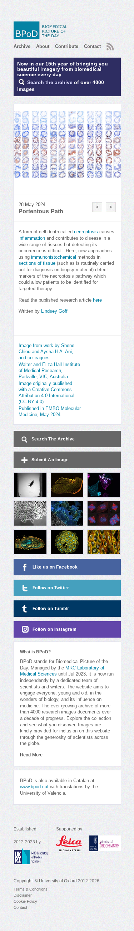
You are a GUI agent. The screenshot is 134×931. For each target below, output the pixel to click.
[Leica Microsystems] (69, 843)
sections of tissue (37, 263)
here (97, 300)
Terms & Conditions (31, 889)
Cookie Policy (25, 901)
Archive (22, 46)
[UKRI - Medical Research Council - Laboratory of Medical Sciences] (31, 856)
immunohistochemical (54, 257)
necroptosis (86, 231)
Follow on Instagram (55, 629)
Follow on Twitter (51, 587)
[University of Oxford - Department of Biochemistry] (105, 843)
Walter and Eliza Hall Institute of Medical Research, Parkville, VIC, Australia (49, 370)
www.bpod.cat (34, 786)
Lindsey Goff (54, 311)
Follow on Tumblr (51, 608)
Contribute (66, 46)
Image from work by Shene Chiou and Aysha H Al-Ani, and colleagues (46, 351)
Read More (31, 754)
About (42, 46)
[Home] (42, 30)
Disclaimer (23, 895)
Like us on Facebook (55, 567)
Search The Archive (53, 439)
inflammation (32, 238)
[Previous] (97, 207)
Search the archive (50, 82)
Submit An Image (50, 459)
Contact (92, 46)
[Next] (111, 207)
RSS (109, 44)
